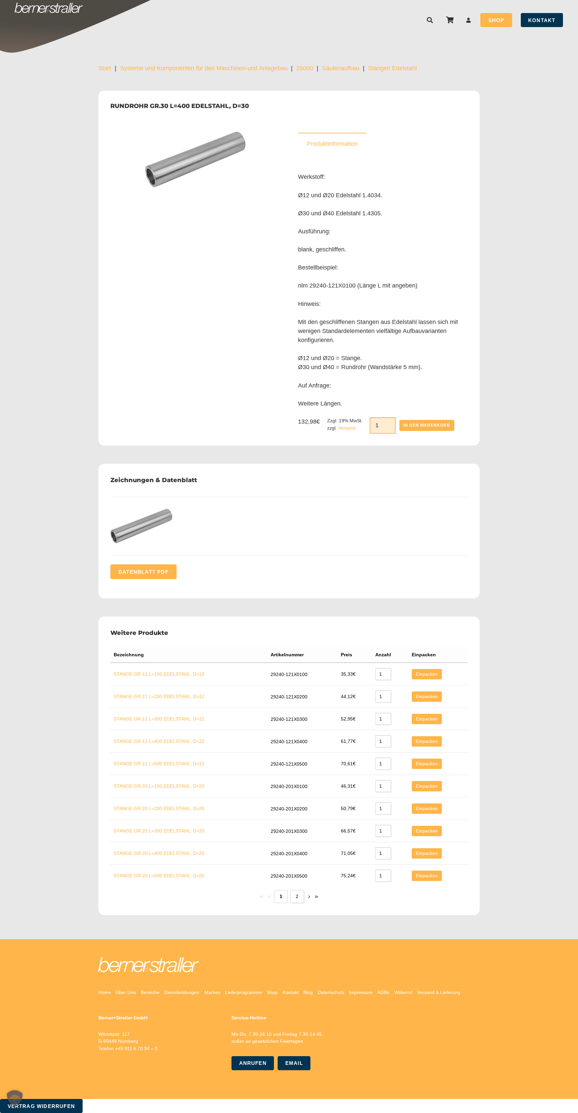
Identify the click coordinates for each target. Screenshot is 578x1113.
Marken (212, 992)
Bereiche (150, 992)
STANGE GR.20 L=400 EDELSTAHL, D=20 (159, 853)
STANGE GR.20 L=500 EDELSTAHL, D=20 (159, 875)
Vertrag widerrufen (41, 1106)
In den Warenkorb (426, 425)
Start (104, 68)
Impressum (361, 992)
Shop (272, 992)
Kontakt (291, 992)
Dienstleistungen (181, 992)
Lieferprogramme (243, 992)
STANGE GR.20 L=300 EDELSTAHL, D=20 (159, 830)
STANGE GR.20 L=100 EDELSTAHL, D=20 (159, 786)
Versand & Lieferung (438, 992)
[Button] (469, 20)
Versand (347, 428)
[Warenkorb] (450, 20)
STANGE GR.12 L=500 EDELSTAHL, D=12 (159, 763)
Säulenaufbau (340, 68)
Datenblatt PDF (143, 572)
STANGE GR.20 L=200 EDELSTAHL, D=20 (159, 808)
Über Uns (126, 992)
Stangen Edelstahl (392, 68)
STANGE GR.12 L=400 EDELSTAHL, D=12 (159, 741)
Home (104, 992)
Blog (308, 992)
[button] (430, 20)
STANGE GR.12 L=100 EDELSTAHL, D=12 (159, 674)
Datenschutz (331, 992)
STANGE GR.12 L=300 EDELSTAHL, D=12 (159, 718)
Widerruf (403, 992)
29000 (304, 68)
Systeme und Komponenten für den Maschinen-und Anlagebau (204, 68)
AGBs (383, 992)
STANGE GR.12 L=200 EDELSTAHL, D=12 (159, 696)
